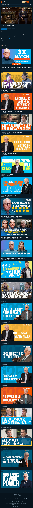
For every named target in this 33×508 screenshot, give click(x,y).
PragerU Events (30, 67)
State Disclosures (19, 498)
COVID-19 (10, 41)
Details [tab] (2, 31)
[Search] (30, 4)
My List (10, 29)
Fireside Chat (3, 112)
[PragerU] (3, 2)
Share (14, 29)
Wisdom (7, 41)
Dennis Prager (5, 45)
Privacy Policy (10, 498)
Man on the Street (3, 91)
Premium (23, 1)
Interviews (2, 280)
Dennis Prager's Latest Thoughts (21, 67)
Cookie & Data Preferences (26, 498)
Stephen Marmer (9, 427)
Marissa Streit (12, 217)
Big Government (3, 41)
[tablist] (16, 32)
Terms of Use (14, 498)
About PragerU (5, 498)
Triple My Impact (4, 29)
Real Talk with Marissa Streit (11, 67)
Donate (28, 1)
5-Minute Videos (4, 67)
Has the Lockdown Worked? (13, 38)
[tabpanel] (16, 40)
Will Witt (8, 91)
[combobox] (18, 70)
